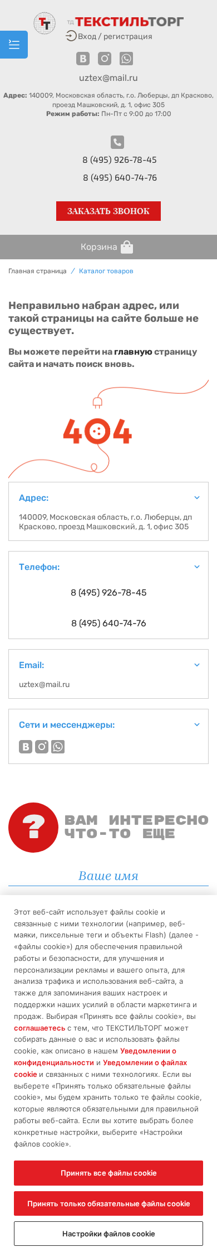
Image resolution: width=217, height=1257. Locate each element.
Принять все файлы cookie (109, 1172)
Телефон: (39, 567)
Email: (31, 665)
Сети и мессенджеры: (67, 724)
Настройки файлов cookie (108, 1233)
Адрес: (33, 497)
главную (133, 351)
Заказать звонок (108, 211)
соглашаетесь (40, 1027)
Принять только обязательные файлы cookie (108, 1203)
